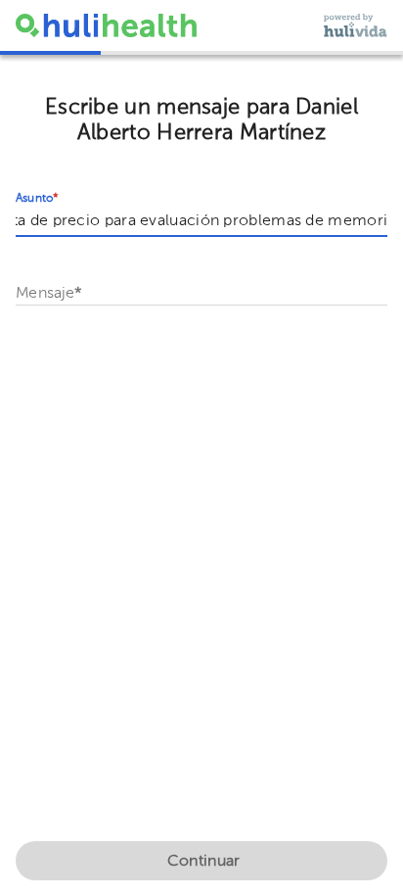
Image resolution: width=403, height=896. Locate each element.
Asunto (37, 199)
